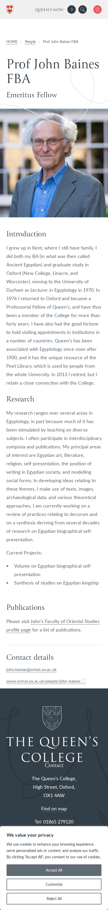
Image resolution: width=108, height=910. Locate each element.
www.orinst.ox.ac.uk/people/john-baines (44, 681)
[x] (95, 9)
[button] (82, 9)
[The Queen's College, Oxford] (10, 9)
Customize (54, 884)
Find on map (54, 808)
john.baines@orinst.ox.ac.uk (31, 669)
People (30, 41)
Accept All (54, 870)
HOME (12, 41)
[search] (82, 9)
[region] (54, 868)
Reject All (54, 898)
